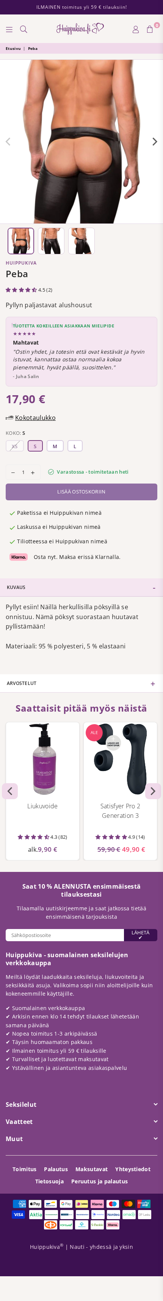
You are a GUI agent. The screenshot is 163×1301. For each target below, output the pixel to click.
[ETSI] (24, 29)
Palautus (56, 1169)
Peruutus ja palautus (99, 1181)
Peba (33, 48)
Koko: (15, 432)
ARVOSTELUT (21, 683)
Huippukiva (21, 263)
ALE (94, 732)
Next (155, 142)
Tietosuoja (49, 1181)
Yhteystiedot (132, 1169)
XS (15, 446)
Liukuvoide (42, 806)
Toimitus (25, 1169)
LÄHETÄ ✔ (140, 935)
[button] (22, 289)
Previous (8, 142)
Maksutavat (91, 1169)
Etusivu (13, 48)
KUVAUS (16, 587)
